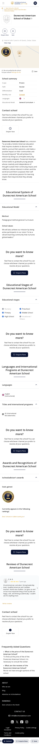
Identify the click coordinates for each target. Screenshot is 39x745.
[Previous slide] (1, 588)
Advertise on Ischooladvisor (11, 694)
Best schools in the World (10, 705)
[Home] (2, 8)
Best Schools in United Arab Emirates (15, 9)
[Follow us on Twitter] (17, 721)
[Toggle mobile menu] (3, 3)
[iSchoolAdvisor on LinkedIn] (12, 721)
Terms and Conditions (7, 734)
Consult (22, 94)
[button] (19, 207)
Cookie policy (19, 733)
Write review (7, 603)
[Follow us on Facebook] (21, 721)
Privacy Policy (19, 728)
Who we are (6, 687)
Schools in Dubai (9, 11)
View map (7, 43)
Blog (3, 690)
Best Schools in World (12, 8)
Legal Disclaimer (7, 729)
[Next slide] (37, 588)
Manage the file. (16, 72)
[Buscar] (35, 3)
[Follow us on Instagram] (26, 721)
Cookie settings (31, 728)
